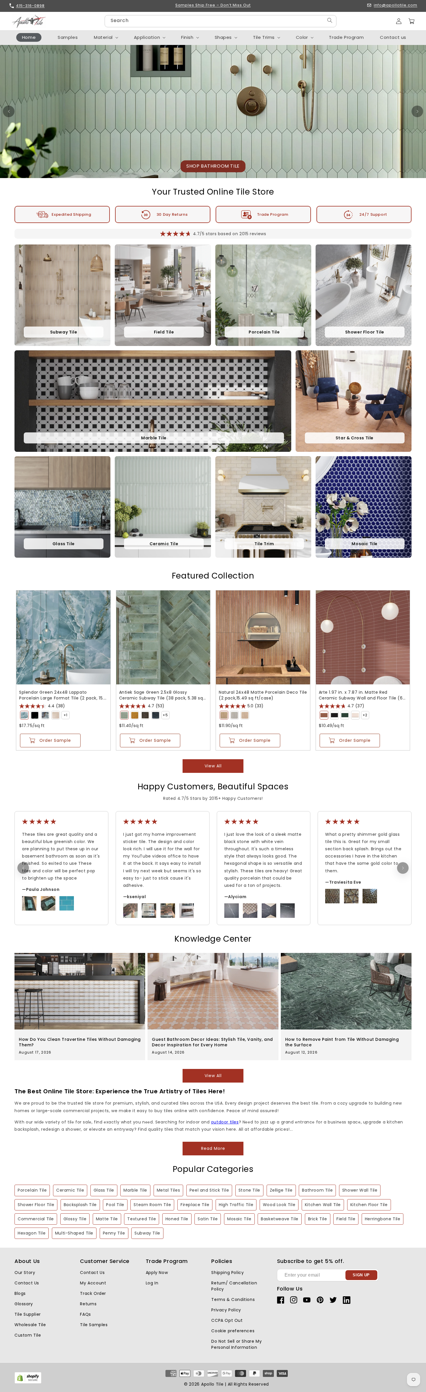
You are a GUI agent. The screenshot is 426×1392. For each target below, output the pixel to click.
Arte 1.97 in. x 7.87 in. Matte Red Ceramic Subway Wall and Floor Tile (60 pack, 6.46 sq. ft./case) (362, 695)
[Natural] (224, 715)
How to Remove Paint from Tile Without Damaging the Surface (342, 1042)
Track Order (93, 1293)
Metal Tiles (168, 1190)
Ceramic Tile (70, 1190)
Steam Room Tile (152, 1205)
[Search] (329, 20)
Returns (88, 1304)
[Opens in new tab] (27, 1382)
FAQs (85, 1314)
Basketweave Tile (279, 1219)
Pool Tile (115, 1205)
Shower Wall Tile (360, 1190)
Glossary (23, 1304)
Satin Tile (208, 1219)
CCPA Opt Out (227, 1320)
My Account (93, 1283)
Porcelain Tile (32, 1190)
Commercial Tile (36, 1219)
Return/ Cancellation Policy (234, 1286)
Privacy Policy (226, 1310)
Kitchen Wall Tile (323, 1205)
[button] (411, 21)
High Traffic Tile (236, 1205)
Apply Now (157, 1272)
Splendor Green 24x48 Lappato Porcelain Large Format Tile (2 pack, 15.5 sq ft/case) (62, 695)
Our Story (24, 1272)
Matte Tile (107, 1219)
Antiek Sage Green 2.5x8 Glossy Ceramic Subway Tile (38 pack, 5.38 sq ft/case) (161, 695)
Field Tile (345, 1219)
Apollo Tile (212, 1384)
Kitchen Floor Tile (369, 1205)
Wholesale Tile (30, 1325)
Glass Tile (104, 1190)
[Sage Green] (124, 715)
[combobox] (220, 21)
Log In (152, 1283)
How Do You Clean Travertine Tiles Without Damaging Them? (80, 1042)
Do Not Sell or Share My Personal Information (236, 1344)
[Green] (24, 715)
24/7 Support (373, 214)
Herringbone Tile (382, 1219)
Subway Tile (147, 1233)
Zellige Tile (281, 1190)
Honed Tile (176, 1219)
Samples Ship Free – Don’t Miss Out (213, 5)
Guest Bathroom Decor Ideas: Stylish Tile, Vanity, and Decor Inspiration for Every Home (212, 1042)
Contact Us (26, 1283)
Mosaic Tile (239, 1219)
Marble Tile (135, 1190)
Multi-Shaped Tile (74, 1233)
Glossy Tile (75, 1219)
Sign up (361, 1275)
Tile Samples (94, 1325)
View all (213, 766)
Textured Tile (141, 1219)
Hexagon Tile (31, 1233)
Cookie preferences (232, 1331)
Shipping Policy (227, 1272)
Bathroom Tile (317, 1190)
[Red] (324, 715)
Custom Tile (27, 1335)
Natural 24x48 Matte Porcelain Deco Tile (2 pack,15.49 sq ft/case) (263, 695)
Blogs (20, 1293)
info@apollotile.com (395, 5)
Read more (213, 1148)
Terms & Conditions (233, 1299)
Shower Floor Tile (36, 1205)
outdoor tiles (225, 1122)
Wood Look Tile (279, 1205)
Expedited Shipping (71, 214)
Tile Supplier (27, 1314)
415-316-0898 (30, 5)
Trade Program (272, 214)
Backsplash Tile (80, 1205)
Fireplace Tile (195, 1205)
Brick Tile (317, 1219)
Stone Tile (249, 1190)
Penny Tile (114, 1233)
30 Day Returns (171, 214)
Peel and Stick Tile (209, 1190)
